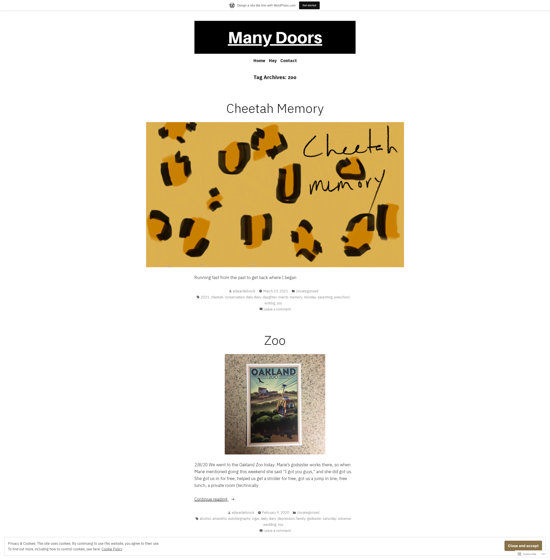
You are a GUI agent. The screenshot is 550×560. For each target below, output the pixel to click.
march (283, 297)
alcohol (205, 518)
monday (310, 297)
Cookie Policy (112, 549)
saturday (329, 518)
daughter (270, 297)
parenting (325, 297)
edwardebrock (244, 291)
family (301, 518)
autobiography (239, 518)
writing (269, 303)
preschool (342, 297)
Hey (273, 60)
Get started (309, 5)
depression (286, 518)
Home (259, 60)
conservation (234, 297)
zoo (279, 303)
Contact (288, 60)
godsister (314, 518)
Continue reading (211, 499)
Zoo (275, 340)
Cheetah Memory (275, 108)
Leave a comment (277, 309)
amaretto (219, 518)
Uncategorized (307, 291)
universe (344, 518)
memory (295, 297)
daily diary (253, 297)
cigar (255, 518)
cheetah (217, 297)
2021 (205, 297)
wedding (269, 524)
